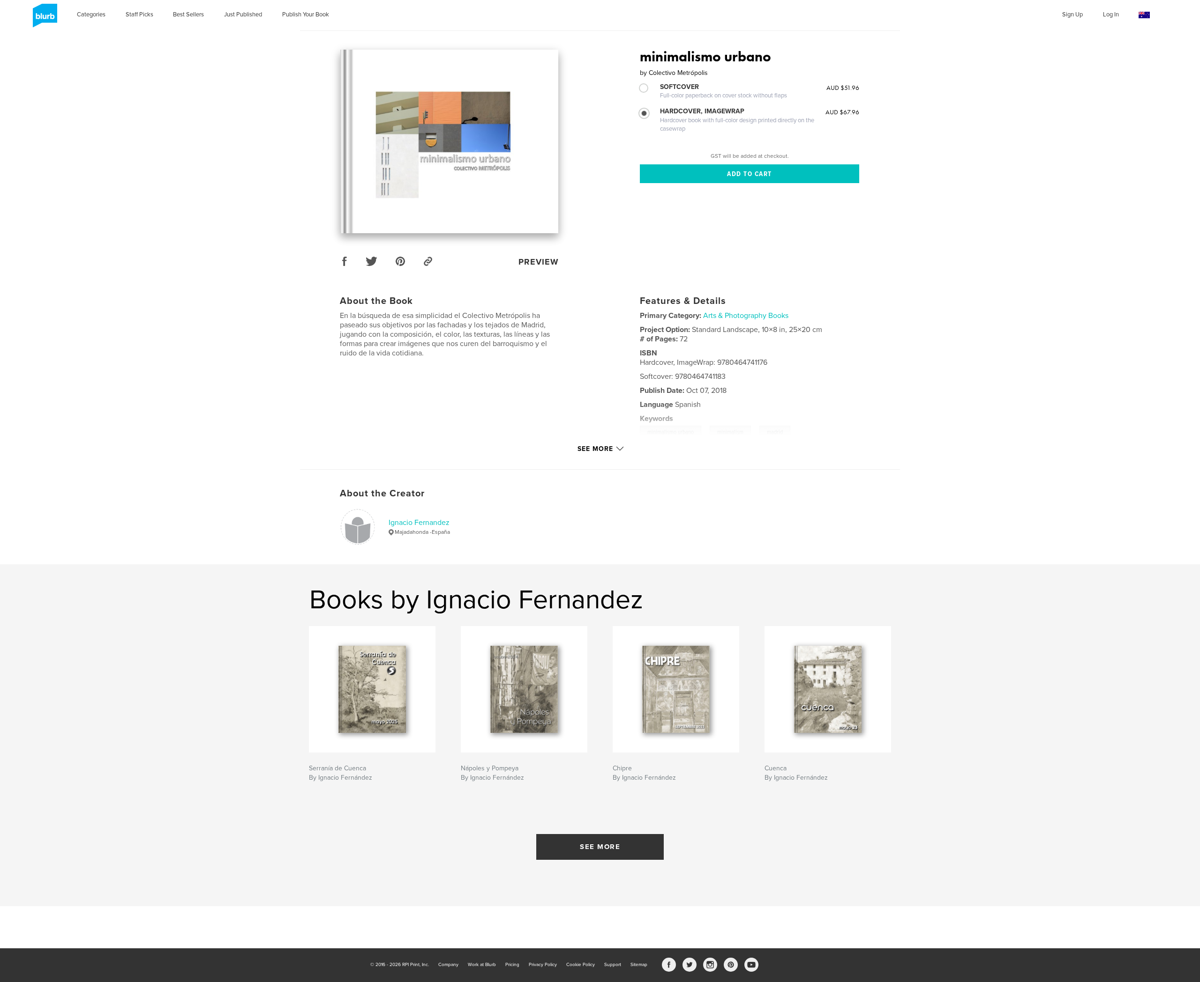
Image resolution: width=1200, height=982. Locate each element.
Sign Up (1072, 14)
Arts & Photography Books (745, 315)
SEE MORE (600, 846)
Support (612, 964)
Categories (91, 14)
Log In (1111, 14)
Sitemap (638, 964)
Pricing (512, 964)
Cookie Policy (580, 964)
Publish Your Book (305, 14)
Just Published (243, 14)
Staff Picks (139, 14)
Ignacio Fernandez (419, 522)
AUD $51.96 (842, 87)
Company (448, 964)
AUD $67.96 (842, 112)
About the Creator (382, 493)
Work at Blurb (482, 964)
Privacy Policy (543, 964)
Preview (538, 262)
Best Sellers (188, 14)
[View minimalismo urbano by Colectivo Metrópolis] (449, 141)
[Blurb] (43, 19)
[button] (1144, 15)
